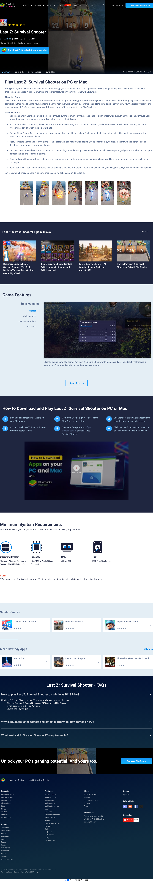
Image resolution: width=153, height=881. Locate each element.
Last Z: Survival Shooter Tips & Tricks (26, 232)
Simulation (5, 851)
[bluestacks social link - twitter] (141, 806)
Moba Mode (49, 800)
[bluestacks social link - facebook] (136, 806)
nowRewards (6, 818)
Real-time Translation (52, 815)
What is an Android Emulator (94, 819)
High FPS (48, 832)
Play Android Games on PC (93, 816)
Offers (3, 809)
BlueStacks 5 (6, 800)
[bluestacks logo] (7, 5)
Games (38, 5)
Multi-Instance (50, 803)
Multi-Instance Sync (52, 806)
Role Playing (5, 848)
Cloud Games (6, 830)
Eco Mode (48, 812)
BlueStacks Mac (7, 797)
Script (47, 829)
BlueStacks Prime (7, 794)
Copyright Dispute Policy (22, 872)
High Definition (50, 835)
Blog (49, 5)
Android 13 (5, 815)
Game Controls (50, 794)
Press (86, 806)
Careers (87, 803)
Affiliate (78, 5)
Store (64, 5)
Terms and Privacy (7, 872)
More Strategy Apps (13, 649)
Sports (3, 853)
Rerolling (48, 820)
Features (24, 5)
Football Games (7, 859)
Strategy (5, 39)
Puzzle (3, 842)
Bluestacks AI (6, 803)
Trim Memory (49, 826)
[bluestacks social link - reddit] (130, 806)
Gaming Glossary (90, 822)
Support (90, 5)
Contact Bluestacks (91, 800)
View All (148, 649)
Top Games (5, 828)
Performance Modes (52, 823)
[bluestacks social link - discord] (125, 806)
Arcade (3, 839)
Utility (47, 838)
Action (3, 833)
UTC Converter (50, 841)
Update (125, 794)
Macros (47, 809)
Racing (3, 845)
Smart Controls (50, 818)
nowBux (4, 812)
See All (146, 231)
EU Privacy (34, 872)
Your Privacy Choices (79, 880)
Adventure (5, 836)
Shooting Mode (50, 797)
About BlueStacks (90, 794)
